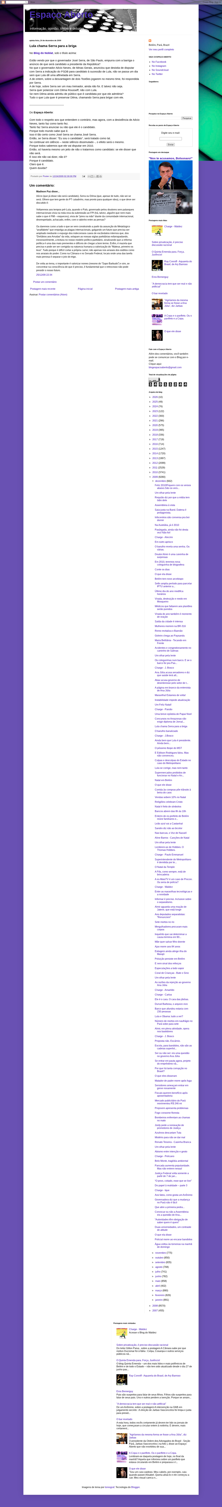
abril (158, 1286)
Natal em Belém (163, 780)
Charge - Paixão (163, 709)
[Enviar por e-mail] (89, 176)
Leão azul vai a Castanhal (169, 823)
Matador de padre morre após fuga (173, 1080)
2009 (155, 477)
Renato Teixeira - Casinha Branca (173, 1142)
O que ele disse (172, 331)
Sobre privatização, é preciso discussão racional (142, 1345)
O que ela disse (163, 574)
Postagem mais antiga (127, 289)
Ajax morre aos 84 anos (167, 946)
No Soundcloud (160, 70)
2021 (155, 420)
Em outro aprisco (164, 542)
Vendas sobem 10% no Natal (170, 797)
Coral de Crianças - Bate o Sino (172, 973)
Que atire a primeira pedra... (170, 1207)
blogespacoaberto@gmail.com (165, 367)
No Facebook (159, 62)
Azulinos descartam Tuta (168, 1132)
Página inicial (85, 289)
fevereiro (160, 1295)
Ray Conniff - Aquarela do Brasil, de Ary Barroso (154, 1375)
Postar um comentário (45, 282)
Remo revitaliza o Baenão (169, 631)
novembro (161, 1253)
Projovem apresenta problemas (171, 1108)
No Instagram (159, 66)
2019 (155, 430)
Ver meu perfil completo (161, 49)
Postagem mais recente (42, 289)
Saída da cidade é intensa (169, 621)
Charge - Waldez (173, 226)
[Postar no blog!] (91, 176)
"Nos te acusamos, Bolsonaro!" (171, 158)
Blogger (135, 1487)
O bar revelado (160, 293)
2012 (155, 463)
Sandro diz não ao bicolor (168, 828)
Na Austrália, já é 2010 (167, 525)
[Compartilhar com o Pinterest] (100, 176)
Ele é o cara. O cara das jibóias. (172, 999)
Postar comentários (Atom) (53, 294)
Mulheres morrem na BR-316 (170, 626)
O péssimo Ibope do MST (168, 748)
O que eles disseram (166, 1076)
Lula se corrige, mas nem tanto (171, 768)
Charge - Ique (162, 1190)
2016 (155, 444)
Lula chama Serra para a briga (171, 726)
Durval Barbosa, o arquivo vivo (171, 1004)
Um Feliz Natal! (163, 704)
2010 (155, 472)
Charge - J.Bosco (164, 735)
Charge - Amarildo (164, 990)
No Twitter (157, 74)
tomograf (109, 1487)
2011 (155, 467)
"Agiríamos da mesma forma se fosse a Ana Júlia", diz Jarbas (176, 303)
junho (158, 1276)
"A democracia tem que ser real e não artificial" (141, 1404)
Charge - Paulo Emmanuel (169, 854)
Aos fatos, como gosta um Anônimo (173, 1195)
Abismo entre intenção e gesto (171, 1151)
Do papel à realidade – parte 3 (171, 1185)
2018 (155, 434)
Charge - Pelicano (164, 1156)
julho (158, 1271)
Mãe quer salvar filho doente (170, 941)
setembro (160, 1262)
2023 (155, 411)
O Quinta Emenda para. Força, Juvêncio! (138, 1360)
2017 (155, 439)
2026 (155, 397)
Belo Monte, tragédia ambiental (171, 1161)
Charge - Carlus (163, 994)
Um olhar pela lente (165, 492)
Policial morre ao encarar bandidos (173, 1239)
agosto (159, 1267)
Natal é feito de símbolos (168, 806)
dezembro (161, 481)
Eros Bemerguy (160, 277)
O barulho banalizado (166, 731)
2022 (155, 416)
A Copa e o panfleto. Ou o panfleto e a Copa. (153, 1453)
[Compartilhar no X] (94, 176)
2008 (155, 1305)
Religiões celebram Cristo (169, 802)
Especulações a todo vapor (169, 968)
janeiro (159, 1300)
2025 (155, 401)
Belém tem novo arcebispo (169, 579)
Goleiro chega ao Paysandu (170, 635)
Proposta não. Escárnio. (167, 1041)
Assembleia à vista (165, 505)
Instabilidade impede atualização (172, 700)
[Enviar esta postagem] (83, 176)
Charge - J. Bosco (164, 667)
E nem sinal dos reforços (168, 963)
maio (158, 1281)
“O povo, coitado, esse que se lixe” (173, 1180)
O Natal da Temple (165, 867)
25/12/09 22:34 (44, 275)
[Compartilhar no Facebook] (97, 176)
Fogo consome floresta (167, 1113)
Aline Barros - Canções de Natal (172, 837)
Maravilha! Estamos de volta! (170, 695)
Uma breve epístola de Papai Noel (173, 714)
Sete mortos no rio (164, 922)
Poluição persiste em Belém (170, 958)
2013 (155, 458)
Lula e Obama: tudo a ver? (169, 1016)
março (158, 1290)
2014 (155, 453)
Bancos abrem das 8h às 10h (170, 811)
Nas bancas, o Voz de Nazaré (171, 833)
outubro (159, 1257)
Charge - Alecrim (164, 537)
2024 (155, 406)
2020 (155, 425)
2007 (155, 1310)
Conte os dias (162, 569)
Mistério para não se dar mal (170, 1137)
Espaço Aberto (61, 14)
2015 (155, 448)
